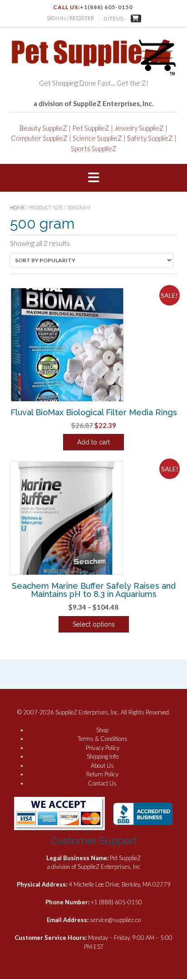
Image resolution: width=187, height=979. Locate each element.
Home (17, 207)
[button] (93, 178)
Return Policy (102, 774)
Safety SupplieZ (150, 138)
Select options (94, 624)
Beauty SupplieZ (43, 128)
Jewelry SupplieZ (139, 128)
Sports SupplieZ (94, 148)
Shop (102, 730)
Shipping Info (102, 756)
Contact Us (102, 783)
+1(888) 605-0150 (106, 7)
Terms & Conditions (103, 738)
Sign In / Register (70, 18)
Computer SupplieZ (39, 138)
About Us (102, 765)
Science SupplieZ (97, 138)
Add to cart (93, 442)
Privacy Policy (102, 747)
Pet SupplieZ (90, 128)
